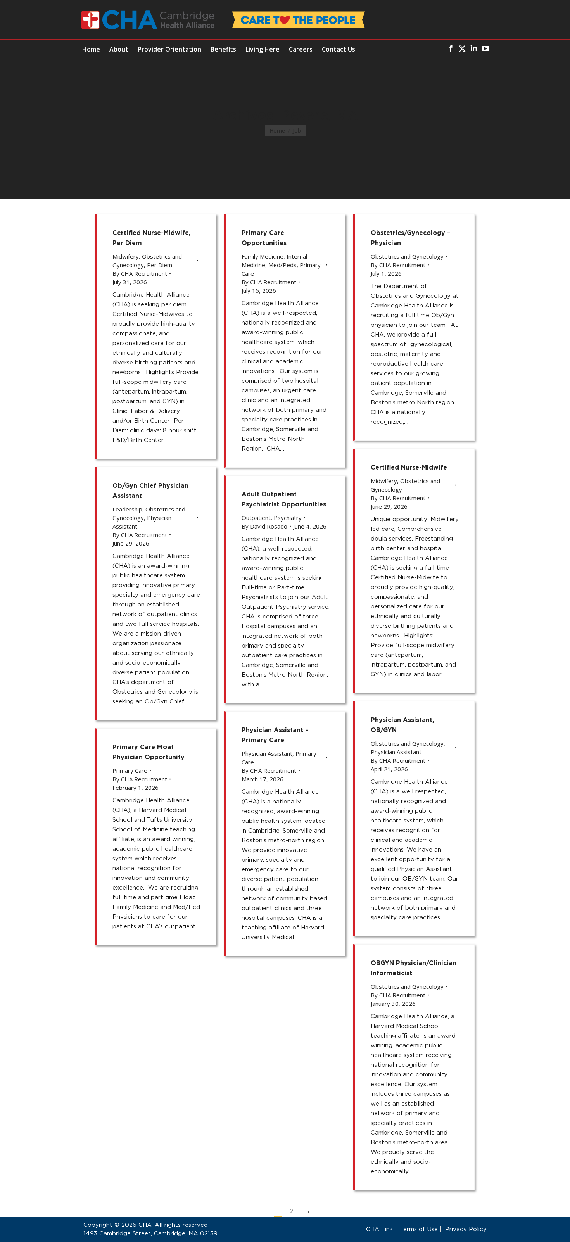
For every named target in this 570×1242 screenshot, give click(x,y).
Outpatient (256, 518)
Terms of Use (419, 1229)
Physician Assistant (396, 752)
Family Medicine (262, 256)
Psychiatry (288, 518)
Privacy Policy (466, 1229)
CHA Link (379, 1229)
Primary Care (129, 770)
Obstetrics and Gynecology (407, 256)
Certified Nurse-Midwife (409, 468)
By (139, 273)
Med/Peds (282, 265)
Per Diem (159, 265)
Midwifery (125, 256)
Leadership (127, 509)
